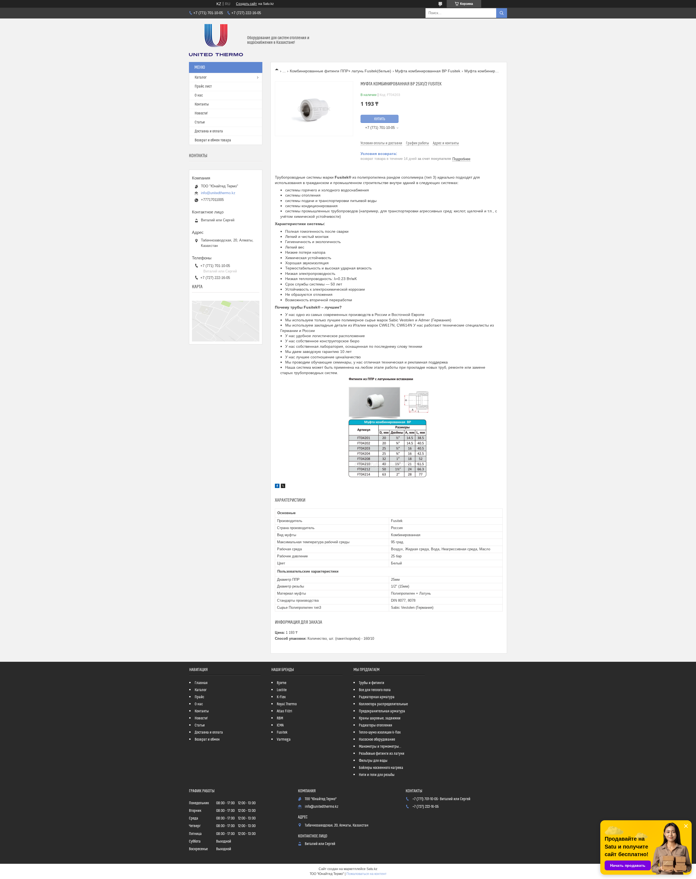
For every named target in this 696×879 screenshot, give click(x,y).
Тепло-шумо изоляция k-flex (380, 732)
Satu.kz (371, 869)
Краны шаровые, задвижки (379, 718)
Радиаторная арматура (376, 697)
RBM (280, 718)
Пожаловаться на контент (366, 874)
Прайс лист (203, 86)
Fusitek (282, 732)
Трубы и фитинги (371, 683)
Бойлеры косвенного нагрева (381, 768)
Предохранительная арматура (382, 711)
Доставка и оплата (209, 131)
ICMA (280, 725)
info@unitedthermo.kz (218, 193)
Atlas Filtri (284, 711)
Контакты (202, 104)
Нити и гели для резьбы (376, 775)
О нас (199, 95)
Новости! (201, 113)
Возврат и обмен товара (213, 140)
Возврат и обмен (207, 739)
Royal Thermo (287, 704)
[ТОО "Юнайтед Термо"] (216, 40)
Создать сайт (246, 4)
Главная (201, 683)
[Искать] (501, 13)
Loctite (282, 690)
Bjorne (281, 683)
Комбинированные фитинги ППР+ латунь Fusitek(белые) (340, 71)
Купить (379, 119)
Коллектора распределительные (383, 704)
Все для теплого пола (375, 690)
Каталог (201, 77)
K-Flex (281, 697)
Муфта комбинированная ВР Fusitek (427, 71)
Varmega (284, 739)
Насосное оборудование (377, 739)
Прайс (199, 697)
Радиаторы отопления (375, 725)
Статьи (200, 122)
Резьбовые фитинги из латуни (381, 753)
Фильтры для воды (373, 761)
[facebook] (277, 486)
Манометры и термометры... (380, 746)
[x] (283, 486)
